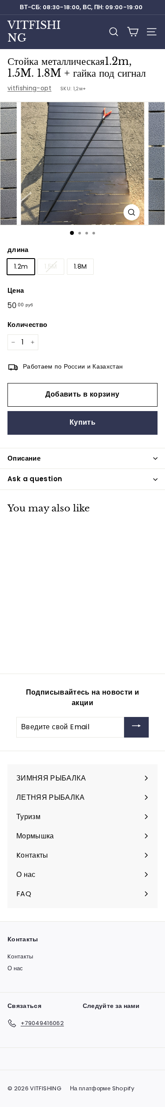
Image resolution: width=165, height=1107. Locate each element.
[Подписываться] (136, 727)
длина (18, 249)
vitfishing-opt (29, 88)
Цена (15, 290)
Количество (27, 324)
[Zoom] (131, 212)
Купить (82, 422)
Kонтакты (20, 956)
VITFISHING (34, 31)
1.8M (80, 266)
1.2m (21, 266)
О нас (15, 968)
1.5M (50, 266)
